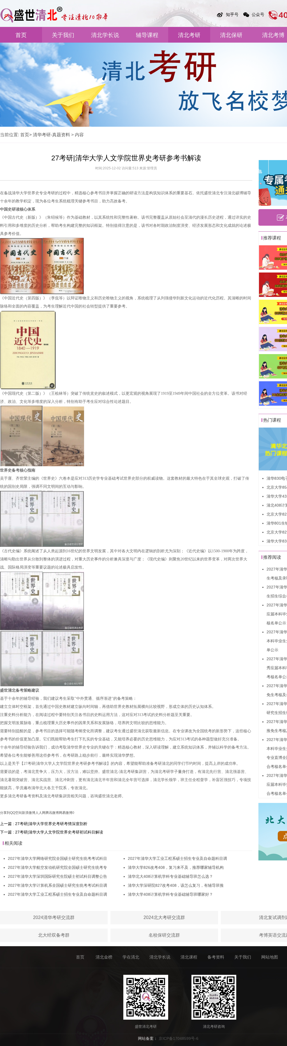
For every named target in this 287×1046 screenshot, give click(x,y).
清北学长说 (105, 35)
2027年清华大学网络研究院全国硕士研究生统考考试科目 (57, 858)
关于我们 (63, 35)
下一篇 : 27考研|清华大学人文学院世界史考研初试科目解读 (51, 832)
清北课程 (188, 957)
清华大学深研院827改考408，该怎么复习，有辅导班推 (176, 885)
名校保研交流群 (164, 935)
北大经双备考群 (54, 935)
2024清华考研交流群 (54, 917)
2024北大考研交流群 (164, 917)
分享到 (5, 813)
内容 (79, 134)
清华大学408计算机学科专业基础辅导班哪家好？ (170, 894)
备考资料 (215, 957)
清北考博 (273, 35)
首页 (21, 35)
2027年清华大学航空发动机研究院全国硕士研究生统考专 (57, 867)
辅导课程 (147, 35)
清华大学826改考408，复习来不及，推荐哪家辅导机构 (176, 867)
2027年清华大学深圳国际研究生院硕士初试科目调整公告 (57, 876)
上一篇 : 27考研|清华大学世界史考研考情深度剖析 (43, 823)
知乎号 (232, 14)
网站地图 (269, 957)
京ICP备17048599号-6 (178, 1038)
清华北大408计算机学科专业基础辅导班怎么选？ (170, 876)
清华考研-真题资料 (51, 134)
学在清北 (130, 957)
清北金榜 (104, 957)
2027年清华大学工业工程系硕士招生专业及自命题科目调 (57, 894)
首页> (26, 134)
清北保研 (231, 35)
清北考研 (189, 35)
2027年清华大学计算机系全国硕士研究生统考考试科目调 (57, 885)
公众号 (258, 14)
